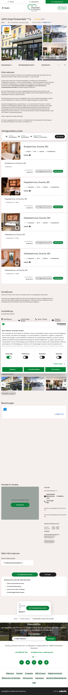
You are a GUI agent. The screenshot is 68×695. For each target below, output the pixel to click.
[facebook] (21, 662)
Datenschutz (28, 678)
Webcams (10, 673)
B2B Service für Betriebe (11, 678)
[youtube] (28, 662)
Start (16, 619)
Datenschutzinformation (29, 348)
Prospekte (29, 673)
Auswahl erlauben (34, 369)
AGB (34, 683)
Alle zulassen (55, 369)
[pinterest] (40, 662)
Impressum (39, 678)
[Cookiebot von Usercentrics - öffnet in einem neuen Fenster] (58, 324)
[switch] (25, 357)
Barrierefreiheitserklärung (56, 678)
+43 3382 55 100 (21, 652)
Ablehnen (12, 369)
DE (33, 657)
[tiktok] (46, 662)
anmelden (50, 638)
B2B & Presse (40, 673)
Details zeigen (58, 364)
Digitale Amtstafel (55, 673)
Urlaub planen (25, 619)
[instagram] (34, 662)
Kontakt (19, 673)
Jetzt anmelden (34, 634)
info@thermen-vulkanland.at (42, 652)
